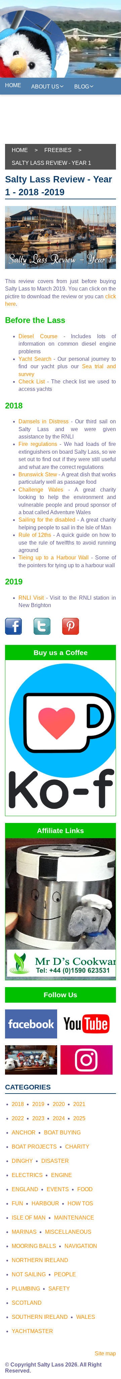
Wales (85, 1317)
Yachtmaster (32, 1331)
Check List (31, 381)
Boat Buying (62, 1132)
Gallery (77, 102)
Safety (59, 1289)
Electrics (27, 1175)
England (25, 1189)
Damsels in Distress (43, 421)
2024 (59, 1118)
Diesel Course (37, 336)
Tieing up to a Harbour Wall (53, 557)
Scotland (27, 1303)
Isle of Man (29, 1218)
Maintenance (74, 1218)
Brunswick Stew (37, 474)
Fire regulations (37, 444)
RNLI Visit (31, 598)
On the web (64, 134)
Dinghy (22, 1161)
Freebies (18, 136)
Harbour (45, 1203)
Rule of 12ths (34, 535)
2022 (18, 1118)
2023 (38, 1118)
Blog (81, 87)
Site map (105, 1353)
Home (13, 85)
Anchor (24, 1132)
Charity (77, 1147)
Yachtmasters (27, 103)
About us (45, 87)
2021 (79, 1104)
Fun (17, 1203)
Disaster (55, 1161)
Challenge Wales (40, 490)
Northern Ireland (40, 1260)
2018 (18, 1104)
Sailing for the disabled (46, 520)
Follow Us (81, 119)
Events (58, 1189)
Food (85, 1189)
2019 (38, 1104)
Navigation (81, 1246)
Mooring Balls (34, 1246)
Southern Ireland (40, 1317)
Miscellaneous (68, 1232)
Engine (61, 1175)
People (65, 1274)
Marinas (24, 1232)
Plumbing (26, 1289)
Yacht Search (34, 359)
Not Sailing (29, 1274)
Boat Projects (34, 1147)
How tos (80, 1203)
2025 (79, 1118)
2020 (59, 1104)
